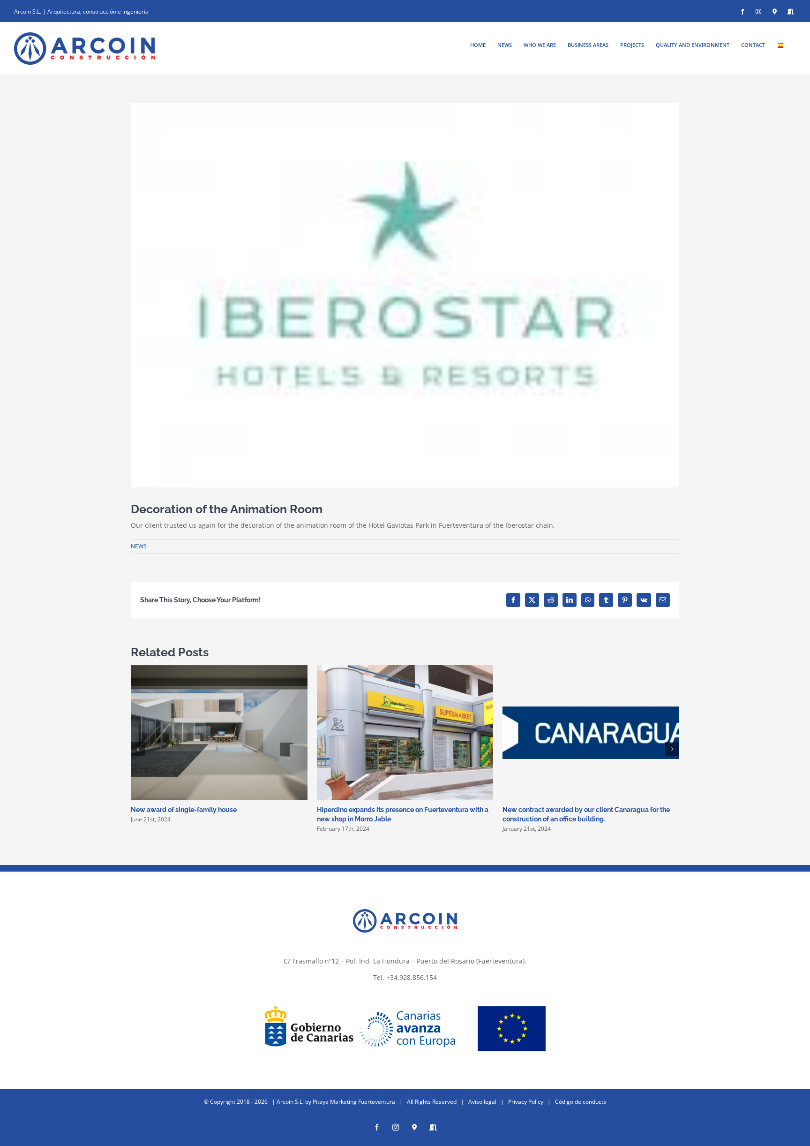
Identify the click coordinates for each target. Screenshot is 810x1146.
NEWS (139, 546)
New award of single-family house (184, 809)
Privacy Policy (525, 1102)
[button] (138, 749)
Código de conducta (581, 1102)
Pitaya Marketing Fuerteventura (354, 1102)
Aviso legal (482, 1102)
